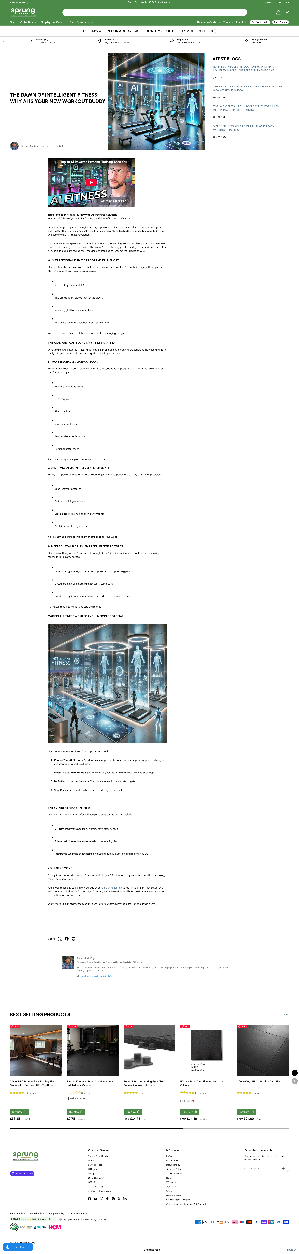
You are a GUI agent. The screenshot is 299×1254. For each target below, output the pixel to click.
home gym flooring (111, 887)
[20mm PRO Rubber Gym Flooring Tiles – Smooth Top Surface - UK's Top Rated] (36, 1050)
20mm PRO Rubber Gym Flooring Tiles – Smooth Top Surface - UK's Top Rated (33, 1083)
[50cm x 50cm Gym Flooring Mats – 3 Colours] (206, 1050)
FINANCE (284, 2)
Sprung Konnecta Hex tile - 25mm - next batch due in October (90, 1083)
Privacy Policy (173, 1160)
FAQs (169, 1156)
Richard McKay (29, 146)
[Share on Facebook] (66, 938)
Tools (226, 22)
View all (284, 1014)
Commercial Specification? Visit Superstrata (188, 1204)
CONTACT (269, 2)
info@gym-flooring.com (99, 1191)
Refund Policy (173, 1164)
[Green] (188, 1101)
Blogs (169, 1177)
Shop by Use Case (51, 22)
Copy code (207, 31)
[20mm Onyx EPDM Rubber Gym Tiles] (263, 1050)
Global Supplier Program (178, 1199)
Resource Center (207, 22)
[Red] (193, 1101)
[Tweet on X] (59, 938)
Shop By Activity (80, 22)
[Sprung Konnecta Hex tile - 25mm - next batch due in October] (93, 1050)
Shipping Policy (173, 1169)
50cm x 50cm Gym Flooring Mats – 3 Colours (201, 1083)
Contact (170, 1191)
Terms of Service (174, 1173)
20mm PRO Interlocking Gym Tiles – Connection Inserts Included (145, 1083)
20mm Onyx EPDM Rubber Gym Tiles (259, 1081)
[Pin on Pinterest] (73, 938)
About (239, 22)
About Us (171, 1186)
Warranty (171, 1182)
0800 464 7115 (95, 1186)
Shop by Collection (21, 22)
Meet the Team (173, 1195)
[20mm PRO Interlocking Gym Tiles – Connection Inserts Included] (150, 1050)
